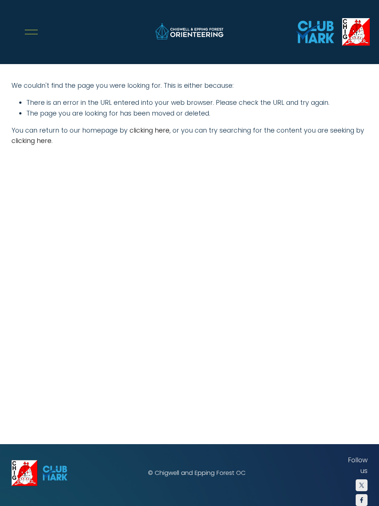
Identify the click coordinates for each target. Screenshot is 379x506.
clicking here (150, 130)
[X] (362, 485)
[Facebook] (362, 500)
